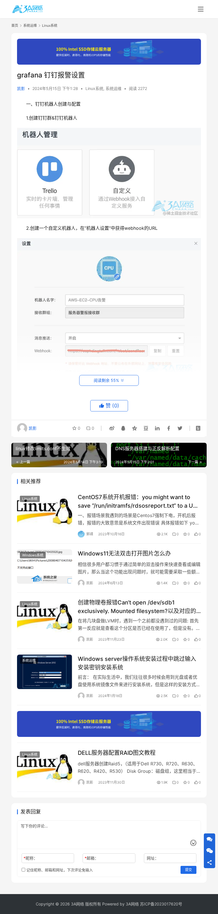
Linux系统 (94, 88)
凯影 (21, 88)
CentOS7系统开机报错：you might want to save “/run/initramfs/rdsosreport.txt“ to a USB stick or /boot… (139, 501)
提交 (188, 870)
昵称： (30, 858)
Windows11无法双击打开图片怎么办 (124, 553)
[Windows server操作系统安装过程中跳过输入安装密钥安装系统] (44, 672)
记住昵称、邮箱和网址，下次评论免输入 (59, 870)
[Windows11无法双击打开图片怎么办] (44, 566)
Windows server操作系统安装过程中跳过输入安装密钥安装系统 (137, 663)
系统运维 (113, 88)
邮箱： (91, 858)
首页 (14, 25)
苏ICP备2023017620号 (161, 903)
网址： (153, 858)
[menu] (201, 9)
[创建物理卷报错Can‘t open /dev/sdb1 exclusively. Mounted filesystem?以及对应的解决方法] (44, 615)
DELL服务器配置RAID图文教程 (117, 752)
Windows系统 (32, 555)
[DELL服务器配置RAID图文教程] (44, 766)
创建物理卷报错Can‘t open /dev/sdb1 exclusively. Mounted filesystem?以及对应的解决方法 (137, 606)
